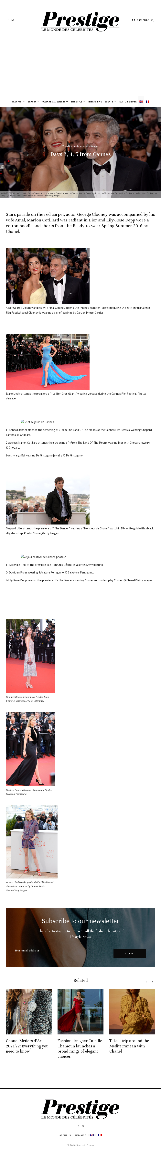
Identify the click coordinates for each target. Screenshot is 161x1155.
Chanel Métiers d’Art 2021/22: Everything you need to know (27, 1046)
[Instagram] (12, 20)
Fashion (17, 101)
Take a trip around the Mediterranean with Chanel (129, 1046)
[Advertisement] (80, 66)
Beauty (32, 101)
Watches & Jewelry (53, 101)
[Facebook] (8, 20)
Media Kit (80, 1135)
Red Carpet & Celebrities (86, 146)
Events (109, 101)
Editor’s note (128, 101)
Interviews (95, 101)
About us (65, 1135)
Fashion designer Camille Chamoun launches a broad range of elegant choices (80, 1048)
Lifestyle (76, 101)
